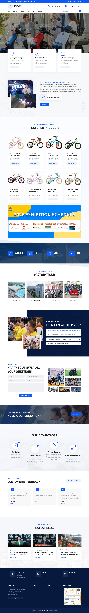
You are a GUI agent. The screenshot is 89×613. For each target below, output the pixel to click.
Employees (73, 300)
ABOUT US (20, 38)
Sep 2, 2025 (13, 550)
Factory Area (16, 300)
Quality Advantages (16, 58)
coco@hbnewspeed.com (74, 7)
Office (54, 300)
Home (9, 11)
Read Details (14, 163)
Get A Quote (75, 414)
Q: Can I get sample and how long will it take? (59, 339)
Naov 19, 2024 (65, 549)
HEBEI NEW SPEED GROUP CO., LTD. (43, 610)
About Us (15, 11)
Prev (71, 480)
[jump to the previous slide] (8, 33)
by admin (21, 550)
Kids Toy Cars (50, 595)
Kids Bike (49, 593)
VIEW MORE (31, 38)
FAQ (34, 11)
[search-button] (80, 11)
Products (22, 11)
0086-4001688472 (55, 7)
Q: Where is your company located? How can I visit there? (63, 330)
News (28, 11)
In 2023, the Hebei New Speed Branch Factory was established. (69, 554)
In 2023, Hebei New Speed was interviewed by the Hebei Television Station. (19, 555)
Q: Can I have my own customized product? (59, 343)
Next (77, 480)
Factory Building (35, 300)
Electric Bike (49, 588)
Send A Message (25, 395)
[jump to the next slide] (80, 33)
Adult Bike (49, 590)
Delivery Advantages (67, 58)
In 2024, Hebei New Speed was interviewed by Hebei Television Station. (44, 555)
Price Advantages (41, 58)
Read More (13, 67)
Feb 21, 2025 (39, 550)
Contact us (40, 11)
